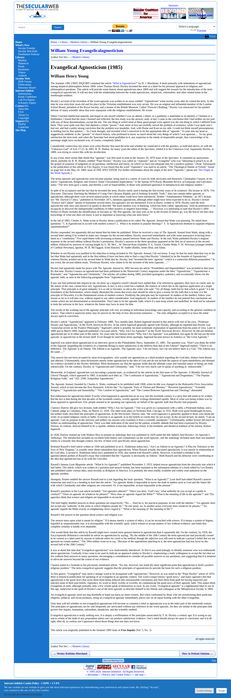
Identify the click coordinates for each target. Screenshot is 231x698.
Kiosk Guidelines (27, 96)
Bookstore (23, 69)
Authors (22, 75)
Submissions (24, 93)
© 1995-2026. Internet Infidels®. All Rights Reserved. (116, 671)
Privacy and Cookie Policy (116, 674)
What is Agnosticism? (124, 83)
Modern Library (79, 42)
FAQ (21, 111)
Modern (22, 60)
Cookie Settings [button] (204, 690)
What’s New (22, 45)
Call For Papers (26, 99)
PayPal (22, 124)
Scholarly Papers (27, 102)
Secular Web (22, 78)
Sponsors (173, 5)
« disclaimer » (93, 674)
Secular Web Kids (27, 51)
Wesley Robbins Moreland (70, 653)
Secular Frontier (26, 48)
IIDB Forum (24, 81)
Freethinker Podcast (28, 54)
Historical (23, 63)
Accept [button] (221, 690)
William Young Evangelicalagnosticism (87, 50)
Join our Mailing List (113, 660)
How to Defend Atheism (197, 653)
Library (20, 57)
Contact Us (21, 105)
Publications (24, 84)
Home (18, 42)
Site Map (20, 130)
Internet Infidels (24, 90)
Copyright (23, 118)
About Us (23, 115)
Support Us (22, 121)
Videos (22, 72)
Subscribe (23, 108)
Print (212, 36)
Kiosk (21, 66)
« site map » (139, 674)
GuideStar (23, 127)
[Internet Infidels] (37, 17)
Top (214, 660)
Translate (201, 30)
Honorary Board (27, 87)
